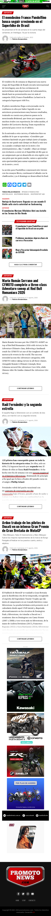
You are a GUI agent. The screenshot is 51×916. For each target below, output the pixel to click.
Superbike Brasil (22, 194)
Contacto (32, 900)
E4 (34, 912)
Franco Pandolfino (31, 192)
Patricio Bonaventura (19, 39)
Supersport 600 (38, 194)
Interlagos (8, 194)
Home (17, 900)
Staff (24, 900)
